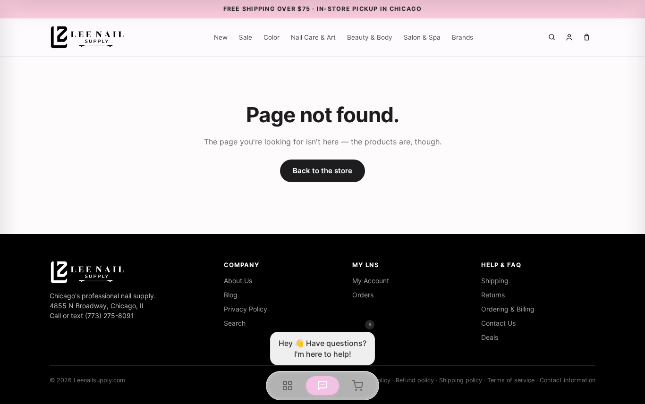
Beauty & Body (369, 37)
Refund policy (415, 380)
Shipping (495, 281)
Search (235, 323)
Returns (493, 295)
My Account (370, 281)
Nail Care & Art (313, 37)
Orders (362, 295)
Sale (245, 37)
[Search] (551, 37)
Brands (462, 37)
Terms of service (511, 380)
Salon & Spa (422, 37)
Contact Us (498, 323)
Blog (231, 295)
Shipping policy (460, 380)
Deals (489, 337)
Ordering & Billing (508, 309)
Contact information (567, 380)
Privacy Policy (245, 309)
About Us (238, 281)
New (221, 37)
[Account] (569, 37)
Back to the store (322, 170)
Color (271, 37)
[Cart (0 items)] (586, 37)
